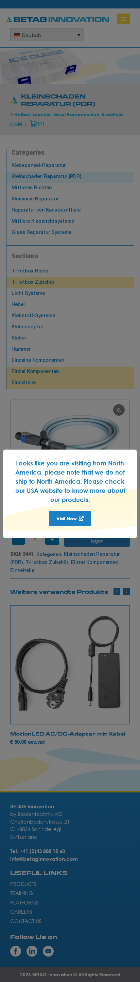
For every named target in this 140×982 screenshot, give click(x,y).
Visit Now (67, 518)
